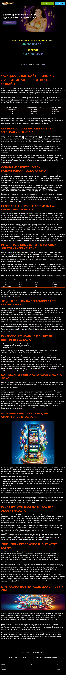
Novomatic (59, 662)
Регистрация (46, 3)
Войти (58, 3)
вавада (3, 92)
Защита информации (5, 666)
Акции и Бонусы (27, 657)
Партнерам (3, 669)
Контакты (3, 662)
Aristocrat (58, 669)
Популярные (33, 662)
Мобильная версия (34, 64)
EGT (58, 664)
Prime (44, 65)
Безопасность (4, 667)
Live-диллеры (33, 666)
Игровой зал (38, 657)
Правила (17, 657)
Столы (32, 664)
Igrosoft (58, 666)
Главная (23, 65)
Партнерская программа (51, 657)
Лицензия (3, 664)
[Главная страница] (7, 3)
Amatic (58, 667)
